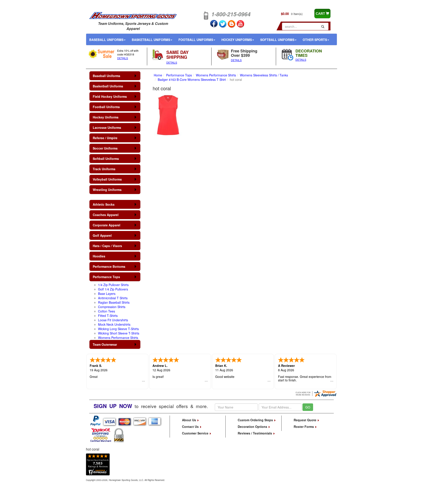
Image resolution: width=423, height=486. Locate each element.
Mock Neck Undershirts (114, 324)
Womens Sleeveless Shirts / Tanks (264, 75)
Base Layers (106, 293)
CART (321, 13)
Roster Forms (304, 426)
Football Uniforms (195, 39)
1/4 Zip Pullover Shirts (113, 285)
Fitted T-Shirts (108, 315)
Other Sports (315, 39)
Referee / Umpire (105, 138)
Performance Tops (106, 277)
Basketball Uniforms (151, 39)
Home (158, 75)
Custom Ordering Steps (256, 420)
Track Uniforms (104, 169)
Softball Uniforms (277, 39)
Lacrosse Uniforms (107, 127)
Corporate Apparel (106, 225)
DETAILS (122, 58)
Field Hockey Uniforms (110, 96)
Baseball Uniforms (106, 39)
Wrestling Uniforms (107, 189)
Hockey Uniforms (236, 39)
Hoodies (99, 256)
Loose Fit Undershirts (113, 320)
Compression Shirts (111, 307)
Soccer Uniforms (105, 148)
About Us (189, 420)
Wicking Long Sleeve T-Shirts (118, 329)
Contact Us (191, 426)
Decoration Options (253, 426)
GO (307, 407)
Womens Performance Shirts (118, 337)
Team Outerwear (105, 344)
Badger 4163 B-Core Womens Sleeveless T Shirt (192, 79)
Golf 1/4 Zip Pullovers (113, 289)
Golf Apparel (102, 235)
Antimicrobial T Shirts (113, 298)
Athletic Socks (104, 204)
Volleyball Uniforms (107, 179)
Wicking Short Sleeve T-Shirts (118, 333)
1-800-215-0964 (230, 14)
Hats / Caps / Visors (107, 246)
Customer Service (195, 433)
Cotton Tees (106, 311)
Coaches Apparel (106, 215)
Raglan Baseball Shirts (114, 302)
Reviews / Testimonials (255, 433)
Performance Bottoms (109, 266)
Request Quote (305, 420)
